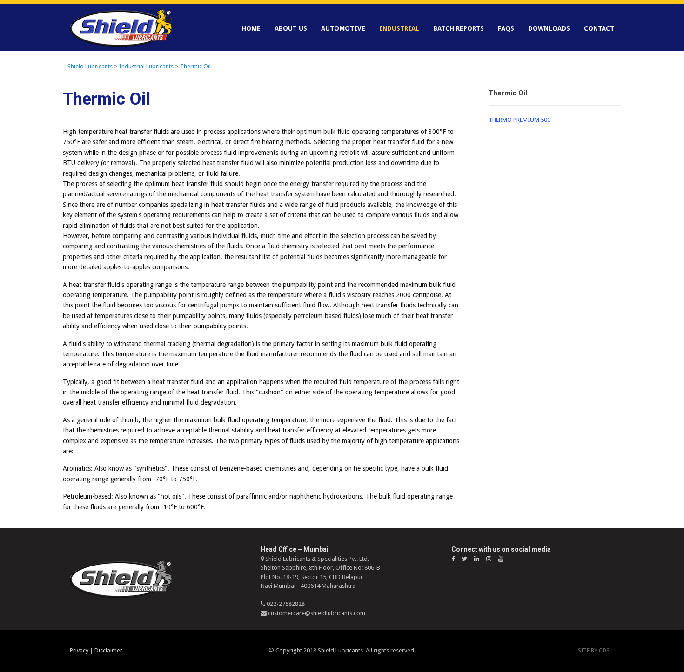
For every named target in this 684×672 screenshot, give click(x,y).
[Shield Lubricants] (121, 27)
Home (251, 28)
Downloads (549, 28)
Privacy (79, 650)
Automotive (343, 28)
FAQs (506, 28)
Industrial (399, 28)
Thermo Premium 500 (519, 119)
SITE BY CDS (594, 650)
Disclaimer (108, 650)
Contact (599, 28)
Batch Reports (458, 28)
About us (291, 28)
